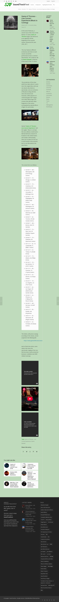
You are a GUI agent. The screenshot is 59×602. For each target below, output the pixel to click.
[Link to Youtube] (6, 1)
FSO (48, 536)
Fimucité (42, 534)
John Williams (49, 551)
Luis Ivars (49, 554)
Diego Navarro (44, 522)
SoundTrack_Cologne (45, 578)
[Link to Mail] (16, 1)
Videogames (49, 105)
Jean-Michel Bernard (45, 549)
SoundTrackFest (44, 576)
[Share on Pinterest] (33, 452)
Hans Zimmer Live (44, 544)
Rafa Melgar (50, 566)
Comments (49, 85)
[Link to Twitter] (9, 1)
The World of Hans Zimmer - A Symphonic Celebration (47, 581)
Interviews (49, 95)
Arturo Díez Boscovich (45, 507)
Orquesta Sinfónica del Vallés (47, 558)
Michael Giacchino (44, 556)
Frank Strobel (43, 536)
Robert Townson (44, 571)
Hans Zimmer (43, 541)
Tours (23, 27)
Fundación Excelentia (45, 539)
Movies (48, 97)
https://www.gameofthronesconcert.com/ (35, 340)
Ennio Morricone (44, 527)
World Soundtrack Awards (46, 587)
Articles (48, 82)
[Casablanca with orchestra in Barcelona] (1, 301)
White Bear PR (51, 585)
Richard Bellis (43, 568)
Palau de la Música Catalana (46, 563)
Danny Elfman (48, 519)
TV (25, 27)
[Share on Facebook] (23, 452)
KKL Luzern (43, 554)
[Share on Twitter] (26, 452)
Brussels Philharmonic (45, 514)
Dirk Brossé (50, 522)
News (35, 25)
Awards (48, 84)
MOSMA (51, 556)
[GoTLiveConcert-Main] (11, 23)
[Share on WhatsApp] (30, 452)
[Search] (54, 4)
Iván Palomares (44, 546)
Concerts (31, 25)
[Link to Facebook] (4, 1)
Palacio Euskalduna (45, 561)
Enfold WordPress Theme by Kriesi (32, 598)
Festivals (48, 89)
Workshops (49, 107)
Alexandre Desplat (44, 505)
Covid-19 (42, 519)
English (48, 1)
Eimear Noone (44, 524)
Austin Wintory (44, 512)
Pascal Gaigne (43, 566)
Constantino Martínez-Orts (46, 517)
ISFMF (51, 544)
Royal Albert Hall (44, 573)
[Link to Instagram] (11, 1)
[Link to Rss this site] (13, 1)
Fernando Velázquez (45, 529)
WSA (42, 590)
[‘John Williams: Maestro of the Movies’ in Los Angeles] (58, 301)
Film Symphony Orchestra (46, 531)
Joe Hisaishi (43, 551)
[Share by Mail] (36, 452)
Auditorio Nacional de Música (47, 509)
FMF (47, 534)
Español (53, 1)
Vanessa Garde (44, 585)
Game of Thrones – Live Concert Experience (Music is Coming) (29, 19)
